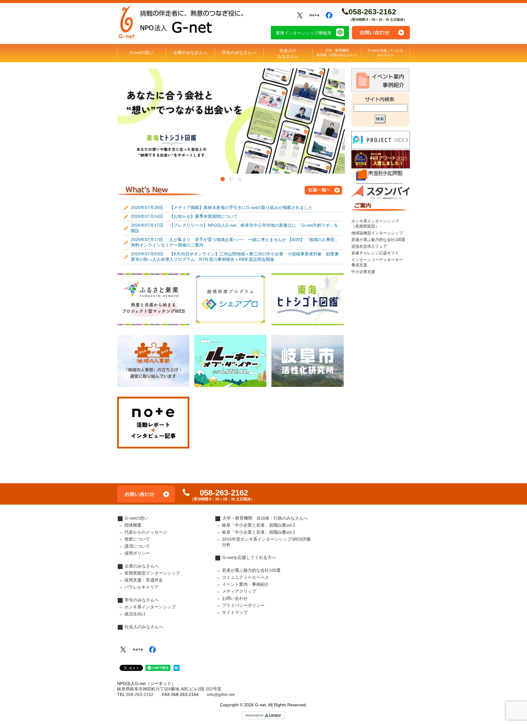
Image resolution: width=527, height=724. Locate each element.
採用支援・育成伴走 (143, 580)
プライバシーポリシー (243, 605)
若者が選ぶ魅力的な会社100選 (378, 240)
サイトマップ (235, 612)
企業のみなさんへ (190, 52)
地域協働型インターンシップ (377, 233)
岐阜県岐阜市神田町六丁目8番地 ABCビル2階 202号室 (169, 688)
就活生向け (135, 613)
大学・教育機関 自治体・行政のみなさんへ (265, 518)
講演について (137, 546)
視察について (137, 539)
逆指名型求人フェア (369, 246)
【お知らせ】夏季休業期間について (184, 216)
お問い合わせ (381, 32)
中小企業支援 (363, 272)
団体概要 (133, 525)
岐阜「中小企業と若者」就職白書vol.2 (258, 532)
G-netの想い (137, 518)
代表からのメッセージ (145, 532)
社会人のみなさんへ (288, 53)
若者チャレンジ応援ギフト (375, 253)
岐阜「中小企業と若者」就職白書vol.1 (258, 525)
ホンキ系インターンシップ (150, 606)
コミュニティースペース (245, 577)
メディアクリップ (239, 591)
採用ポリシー (137, 553)
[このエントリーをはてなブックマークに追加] (177, 669)
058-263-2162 (372, 11)
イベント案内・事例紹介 (245, 584)
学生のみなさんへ (239, 52)
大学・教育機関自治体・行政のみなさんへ (337, 53)
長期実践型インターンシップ (152, 573)
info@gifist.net (221, 694)
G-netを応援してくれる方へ (249, 557)
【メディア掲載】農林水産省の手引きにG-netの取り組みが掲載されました (222, 207)
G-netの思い (141, 52)
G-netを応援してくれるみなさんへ (385, 53)
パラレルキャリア (141, 587)
